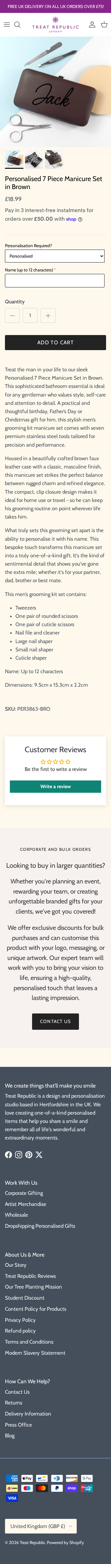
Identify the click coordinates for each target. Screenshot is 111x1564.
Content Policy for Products (35, 1309)
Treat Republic (32, 1542)
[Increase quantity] (48, 315)
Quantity (15, 301)
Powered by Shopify (65, 1542)
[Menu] (7, 24)
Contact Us (17, 1392)
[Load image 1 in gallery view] (55, 92)
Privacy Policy (20, 1320)
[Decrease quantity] (12, 315)
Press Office (18, 1425)
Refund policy (20, 1331)
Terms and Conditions (29, 1342)
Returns (13, 1403)
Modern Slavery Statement (35, 1353)
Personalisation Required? (28, 245)
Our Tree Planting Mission (33, 1287)
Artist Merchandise (25, 1204)
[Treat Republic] (55, 24)
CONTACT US (55, 1021)
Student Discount (24, 1298)
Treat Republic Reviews (30, 1276)
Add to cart (55, 342)
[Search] (20, 24)
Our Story (16, 1265)
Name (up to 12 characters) (29, 270)
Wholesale (16, 1215)
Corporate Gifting (24, 1193)
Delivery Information (28, 1414)
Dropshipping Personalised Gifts (40, 1226)
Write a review (55, 786)
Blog (9, 1435)
